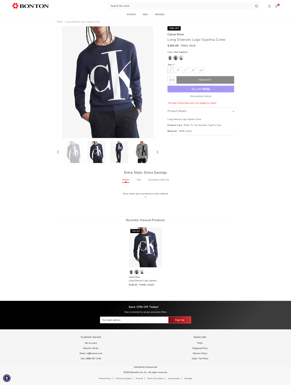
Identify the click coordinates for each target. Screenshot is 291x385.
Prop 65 (139, 378)
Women (125, 179)
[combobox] (180, 6)
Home (60, 21)
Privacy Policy (105, 378)
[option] (107, 82)
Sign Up (179, 320)
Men (139, 179)
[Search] (256, 6)
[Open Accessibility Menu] (7, 378)
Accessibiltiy (174, 378)
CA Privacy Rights (123, 378)
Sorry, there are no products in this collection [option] (145, 195)
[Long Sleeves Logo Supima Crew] (145, 247)
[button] (57, 152)
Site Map (188, 378)
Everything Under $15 (158, 179)
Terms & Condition (155, 378)
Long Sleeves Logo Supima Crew (142, 280)
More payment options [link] (201, 96)
